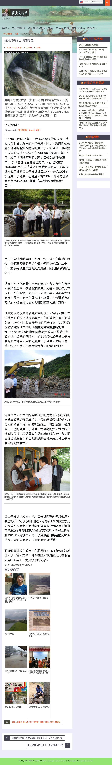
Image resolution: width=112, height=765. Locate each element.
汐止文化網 (7, 34)
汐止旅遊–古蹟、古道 (40, 28)
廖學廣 (36, 722)
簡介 (4, 28)
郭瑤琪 (57, 722)
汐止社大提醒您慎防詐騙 (88, 45)
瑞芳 (52, 722)
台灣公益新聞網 (94, 83)
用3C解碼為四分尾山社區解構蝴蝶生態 (45, 745)
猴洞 (42, 722)
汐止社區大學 (94, 39)
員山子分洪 (27, 722)
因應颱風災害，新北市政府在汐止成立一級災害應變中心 (37, 738)
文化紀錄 (77, 28)
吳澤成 (19, 722)
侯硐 (13, 722)
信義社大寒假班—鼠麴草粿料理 (91, 174)
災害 (17, 34)
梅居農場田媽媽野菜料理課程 (90, 155)
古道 (58, 28)
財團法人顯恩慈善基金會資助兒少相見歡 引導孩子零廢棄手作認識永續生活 (93, 125)
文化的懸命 (18, 28)
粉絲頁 (91, 28)
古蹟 (66, 28)
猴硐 (47, 722)
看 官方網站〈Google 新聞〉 (29, 130)
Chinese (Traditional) (91, 2)
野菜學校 (94, 137)
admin (29, 48)
